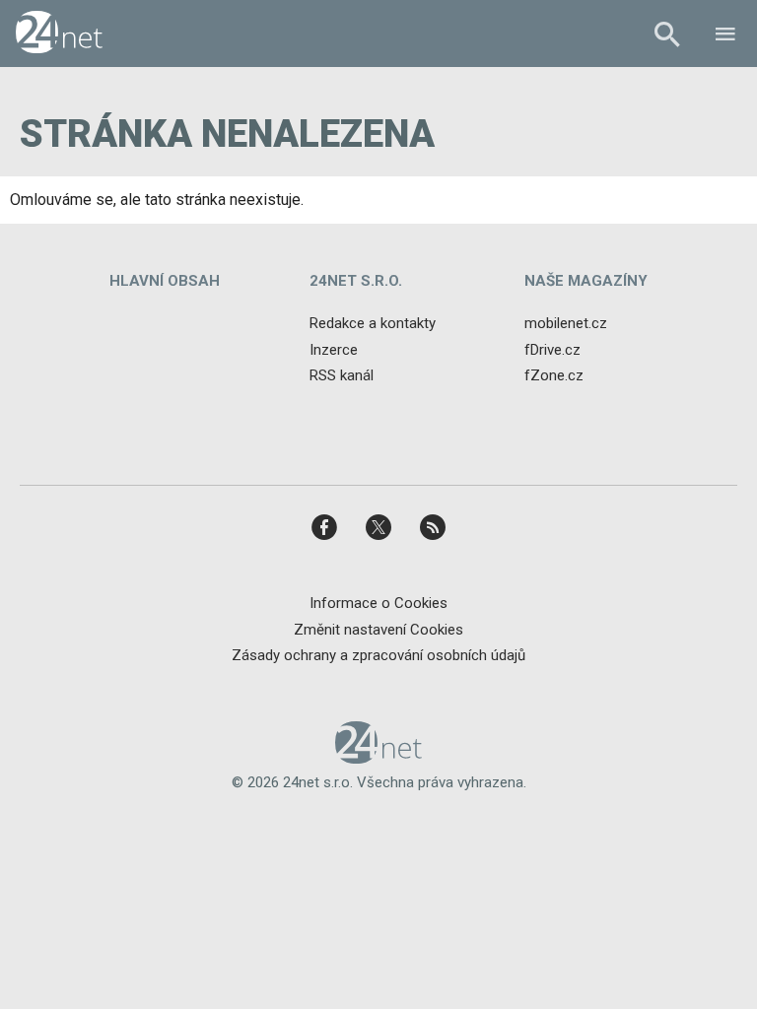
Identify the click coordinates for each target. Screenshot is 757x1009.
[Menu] (725, 37)
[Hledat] (667, 37)
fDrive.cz (552, 350)
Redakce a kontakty (373, 323)
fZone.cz (554, 375)
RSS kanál (342, 375)
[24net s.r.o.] (379, 757)
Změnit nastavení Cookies (378, 630)
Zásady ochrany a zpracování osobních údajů (378, 655)
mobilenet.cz (565, 323)
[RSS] (433, 533)
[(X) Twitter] (378, 533)
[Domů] (59, 33)
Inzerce (334, 350)
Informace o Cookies (378, 603)
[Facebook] (324, 533)
